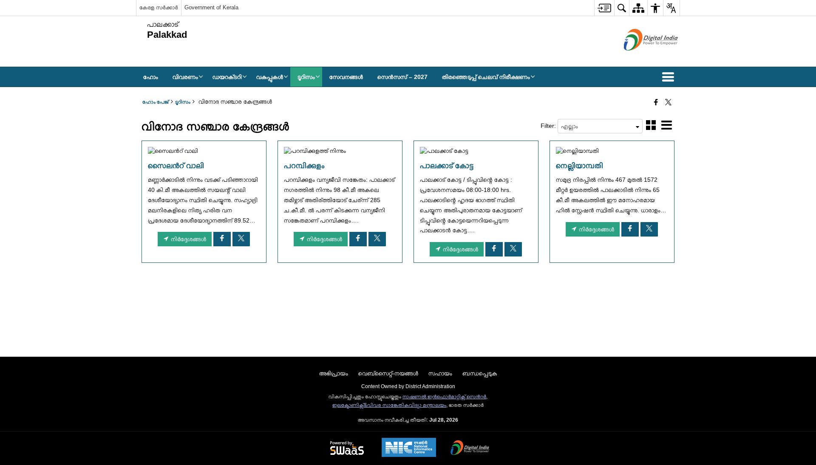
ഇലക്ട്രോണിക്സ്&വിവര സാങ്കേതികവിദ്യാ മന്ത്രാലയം (389, 405)
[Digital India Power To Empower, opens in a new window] (470, 448)
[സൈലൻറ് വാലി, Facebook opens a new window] (222, 239)
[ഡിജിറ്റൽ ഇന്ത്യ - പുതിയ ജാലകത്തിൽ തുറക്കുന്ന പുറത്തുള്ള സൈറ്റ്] (640, 57)
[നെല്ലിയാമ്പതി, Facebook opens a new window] (630, 229)
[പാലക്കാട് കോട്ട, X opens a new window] (513, 249)
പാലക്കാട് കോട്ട (446, 165)
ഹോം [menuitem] (150, 76)
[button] (670, 77)
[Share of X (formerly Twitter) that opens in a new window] (668, 103)
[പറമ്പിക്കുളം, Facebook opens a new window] (358, 239)
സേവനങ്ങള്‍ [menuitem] (346, 76)
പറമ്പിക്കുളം (304, 165)
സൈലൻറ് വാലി (176, 165)
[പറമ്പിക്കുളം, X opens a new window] (377, 239)
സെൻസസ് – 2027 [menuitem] (402, 76)
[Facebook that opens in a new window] (656, 103)
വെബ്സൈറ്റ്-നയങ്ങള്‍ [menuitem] (388, 373)
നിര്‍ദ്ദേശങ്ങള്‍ (187, 239)
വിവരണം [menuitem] (185, 76)
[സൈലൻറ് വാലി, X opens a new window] (241, 239)
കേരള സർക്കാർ (158, 7)
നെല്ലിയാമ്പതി (579, 165)
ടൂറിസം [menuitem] (306, 76)
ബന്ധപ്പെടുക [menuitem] (479, 373)
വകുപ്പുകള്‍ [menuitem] (269, 76)
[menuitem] (604, 8)
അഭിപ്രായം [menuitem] (333, 373)
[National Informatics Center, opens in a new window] (408, 448)
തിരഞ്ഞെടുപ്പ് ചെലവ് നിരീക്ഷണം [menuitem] (486, 76)
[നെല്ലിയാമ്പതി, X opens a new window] (649, 229)
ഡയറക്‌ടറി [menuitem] (227, 76)
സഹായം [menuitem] (440, 373)
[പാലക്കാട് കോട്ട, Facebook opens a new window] (494, 249)
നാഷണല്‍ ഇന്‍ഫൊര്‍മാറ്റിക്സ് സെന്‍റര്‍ (444, 397)
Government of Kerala (211, 7)
